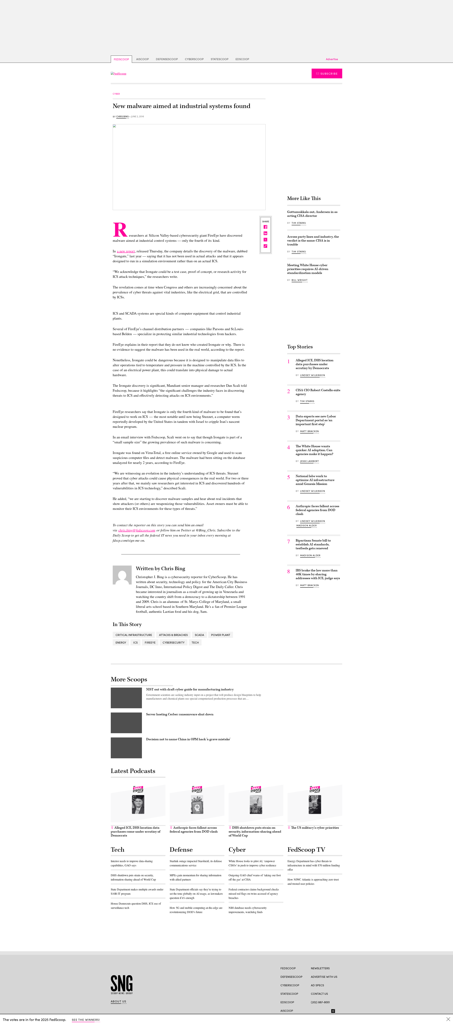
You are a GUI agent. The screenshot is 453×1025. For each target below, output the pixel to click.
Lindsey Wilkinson (312, 375)
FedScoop (121, 59)
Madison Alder (306, 525)
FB (312, 1010)
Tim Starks (299, 222)
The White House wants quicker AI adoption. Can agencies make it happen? (314, 450)
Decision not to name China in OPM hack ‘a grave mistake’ (188, 739)
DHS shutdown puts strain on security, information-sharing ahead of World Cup (255, 832)
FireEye (150, 642)
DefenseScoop (167, 59)
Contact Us (319, 993)
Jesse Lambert (309, 461)
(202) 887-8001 (320, 1002)
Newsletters (320, 968)
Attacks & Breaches (173, 635)
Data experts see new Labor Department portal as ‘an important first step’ (316, 420)
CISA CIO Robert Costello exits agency (318, 392)
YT (338, 1010)
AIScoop (142, 59)
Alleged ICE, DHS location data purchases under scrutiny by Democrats (314, 364)
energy (121, 642)
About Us (118, 1001)
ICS (135, 642)
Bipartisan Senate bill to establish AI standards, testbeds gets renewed (313, 544)
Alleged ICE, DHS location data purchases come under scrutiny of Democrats (135, 832)
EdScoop (242, 59)
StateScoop (219, 59)
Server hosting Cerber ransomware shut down (179, 714)
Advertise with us (324, 976)
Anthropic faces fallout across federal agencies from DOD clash (317, 510)
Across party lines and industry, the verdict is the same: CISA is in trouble (313, 240)
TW (319, 1010)
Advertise (332, 59)
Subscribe (329, 73)
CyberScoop (194, 59)
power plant (220, 635)
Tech (195, 642)
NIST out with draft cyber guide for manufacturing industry (190, 689)
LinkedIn (326, 1010)
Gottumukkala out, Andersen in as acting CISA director (312, 214)
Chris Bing (122, 116)
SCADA (199, 635)
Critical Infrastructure (134, 635)
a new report (126, 251)
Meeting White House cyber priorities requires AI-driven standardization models (307, 269)
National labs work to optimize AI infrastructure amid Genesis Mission (315, 480)
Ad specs (317, 985)
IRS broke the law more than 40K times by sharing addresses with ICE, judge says (318, 574)
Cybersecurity (174, 642)
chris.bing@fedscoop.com (136, 530)
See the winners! (86, 1019)
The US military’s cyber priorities (314, 828)
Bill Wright (300, 280)
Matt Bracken (309, 431)
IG (332, 1010)
